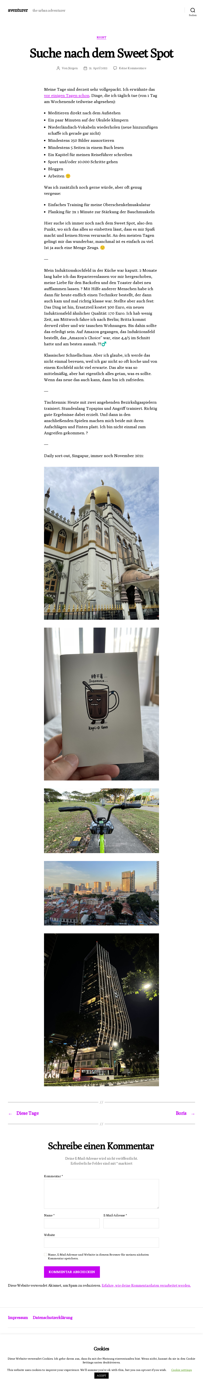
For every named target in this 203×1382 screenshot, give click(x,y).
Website (49, 1235)
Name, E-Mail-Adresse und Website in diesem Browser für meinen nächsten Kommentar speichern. (98, 1256)
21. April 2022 (98, 68)
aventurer (18, 10)
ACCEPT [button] (101, 1375)
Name (49, 1215)
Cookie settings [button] (181, 1370)
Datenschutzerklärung (52, 1317)
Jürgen (73, 68)
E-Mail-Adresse (115, 1215)
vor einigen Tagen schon (66, 95)
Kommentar (53, 1176)
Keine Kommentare (132, 68)
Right (101, 37)
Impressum (18, 1317)
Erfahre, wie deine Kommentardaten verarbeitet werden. (146, 1285)
